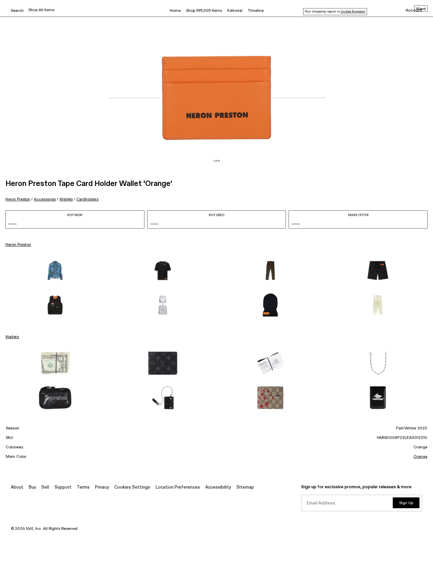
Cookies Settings (132, 487)
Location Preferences (178, 487)
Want (421, 9)
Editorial (235, 11)
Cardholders (87, 199)
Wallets (66, 199)
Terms (83, 487)
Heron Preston (17, 199)
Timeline (256, 11)
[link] (55, 270)
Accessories (45, 199)
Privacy (102, 487)
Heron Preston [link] (18, 245)
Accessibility (218, 487)
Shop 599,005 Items (204, 11)
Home (175, 11)
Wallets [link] (12, 337)
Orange (420, 457)
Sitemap (245, 487)
